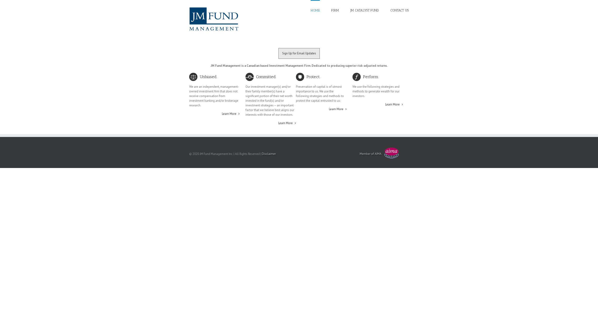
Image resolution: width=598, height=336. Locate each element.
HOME (315, 10)
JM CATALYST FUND (364, 10)
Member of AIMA (370, 154)
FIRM (335, 10)
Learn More (229, 114)
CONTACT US (399, 10)
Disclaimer (269, 154)
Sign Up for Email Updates (299, 53)
